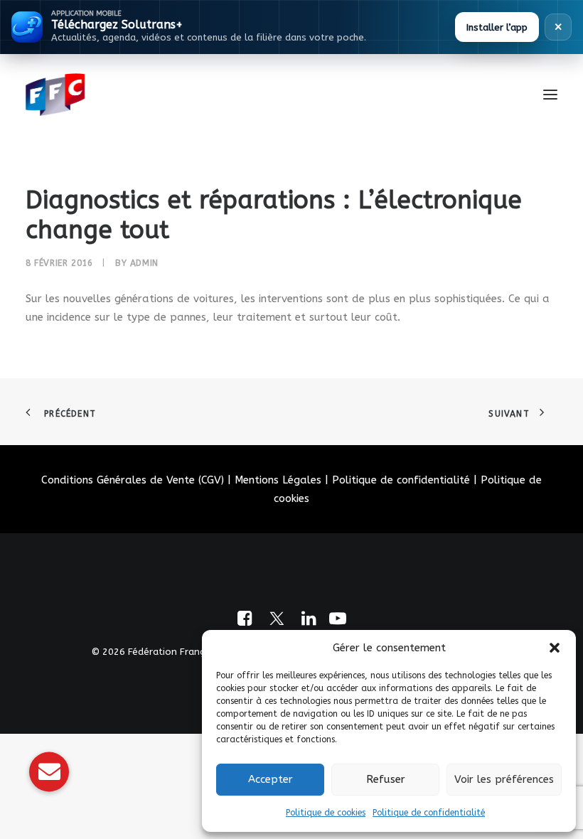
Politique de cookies (325, 813)
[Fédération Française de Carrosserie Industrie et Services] (107, 94)
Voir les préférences (504, 779)
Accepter (270, 779)
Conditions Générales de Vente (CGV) (132, 480)
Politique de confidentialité (429, 813)
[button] (554, 648)
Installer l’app (497, 27)
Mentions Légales (278, 480)
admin (144, 263)
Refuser (385, 779)
